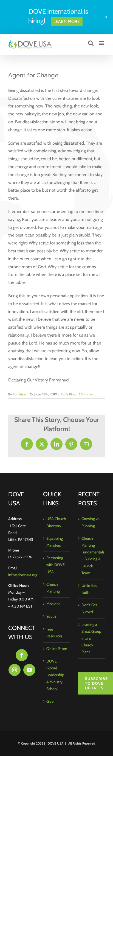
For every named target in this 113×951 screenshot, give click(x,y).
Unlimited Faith (89, 589)
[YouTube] (29, 670)
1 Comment (87, 394)
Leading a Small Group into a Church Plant (91, 638)
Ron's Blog (68, 394)
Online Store (56, 648)
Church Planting (53, 588)
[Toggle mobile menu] (102, 43)
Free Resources (54, 632)
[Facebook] (22, 655)
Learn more (66, 21)
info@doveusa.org (22, 574)
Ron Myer (19, 394)
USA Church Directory (56, 522)
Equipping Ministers (54, 542)
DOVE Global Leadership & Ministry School (55, 675)
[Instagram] (15, 670)
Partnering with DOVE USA (55, 564)
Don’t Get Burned (89, 608)
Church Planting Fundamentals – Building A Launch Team (91, 555)
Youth (51, 616)
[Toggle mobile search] (91, 43)
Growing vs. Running (90, 522)
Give (49, 701)
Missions (53, 603)
